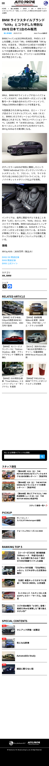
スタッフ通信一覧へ (37, 505)
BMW (8, 275)
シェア (5, 282)
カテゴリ (6, 272)
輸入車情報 (8, 33)
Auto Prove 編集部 (40, 33)
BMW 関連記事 (9, 260)
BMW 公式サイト (10, 263)
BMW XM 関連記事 (10, 257)
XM (3, 275)
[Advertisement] (24, 421)
